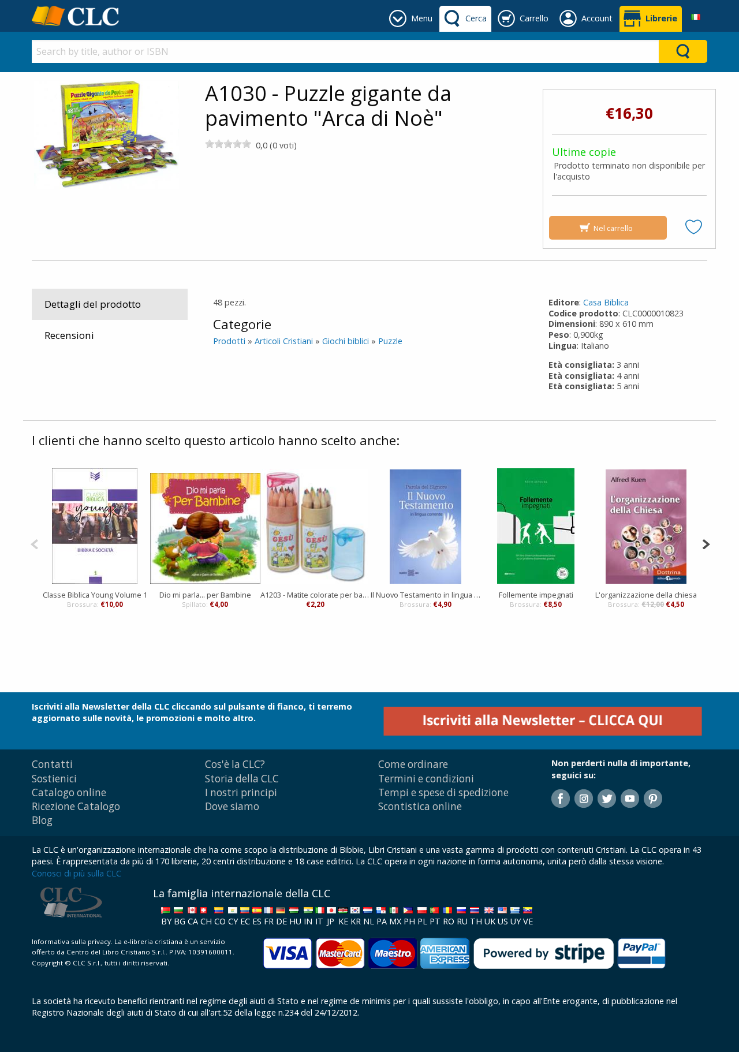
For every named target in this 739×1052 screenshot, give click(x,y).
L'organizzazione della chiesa (646, 595)
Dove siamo (232, 806)
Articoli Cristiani (284, 340)
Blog (42, 820)
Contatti (52, 764)
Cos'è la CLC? (235, 764)
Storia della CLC (242, 778)
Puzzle (390, 340)
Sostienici (54, 778)
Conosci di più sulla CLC (76, 873)
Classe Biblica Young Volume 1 (95, 595)
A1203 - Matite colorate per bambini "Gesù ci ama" (315, 595)
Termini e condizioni (426, 778)
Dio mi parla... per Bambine (205, 595)
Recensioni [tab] (69, 335)
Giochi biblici (345, 340)
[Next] (705, 543)
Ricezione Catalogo (76, 806)
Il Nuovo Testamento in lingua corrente (426, 595)
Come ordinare (413, 764)
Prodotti (229, 340)
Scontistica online (420, 806)
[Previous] (34, 543)
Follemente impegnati (536, 595)
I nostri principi (241, 792)
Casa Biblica (606, 302)
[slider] (228, 143)
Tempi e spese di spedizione (443, 792)
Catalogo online (69, 792)
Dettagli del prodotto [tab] (92, 304)
